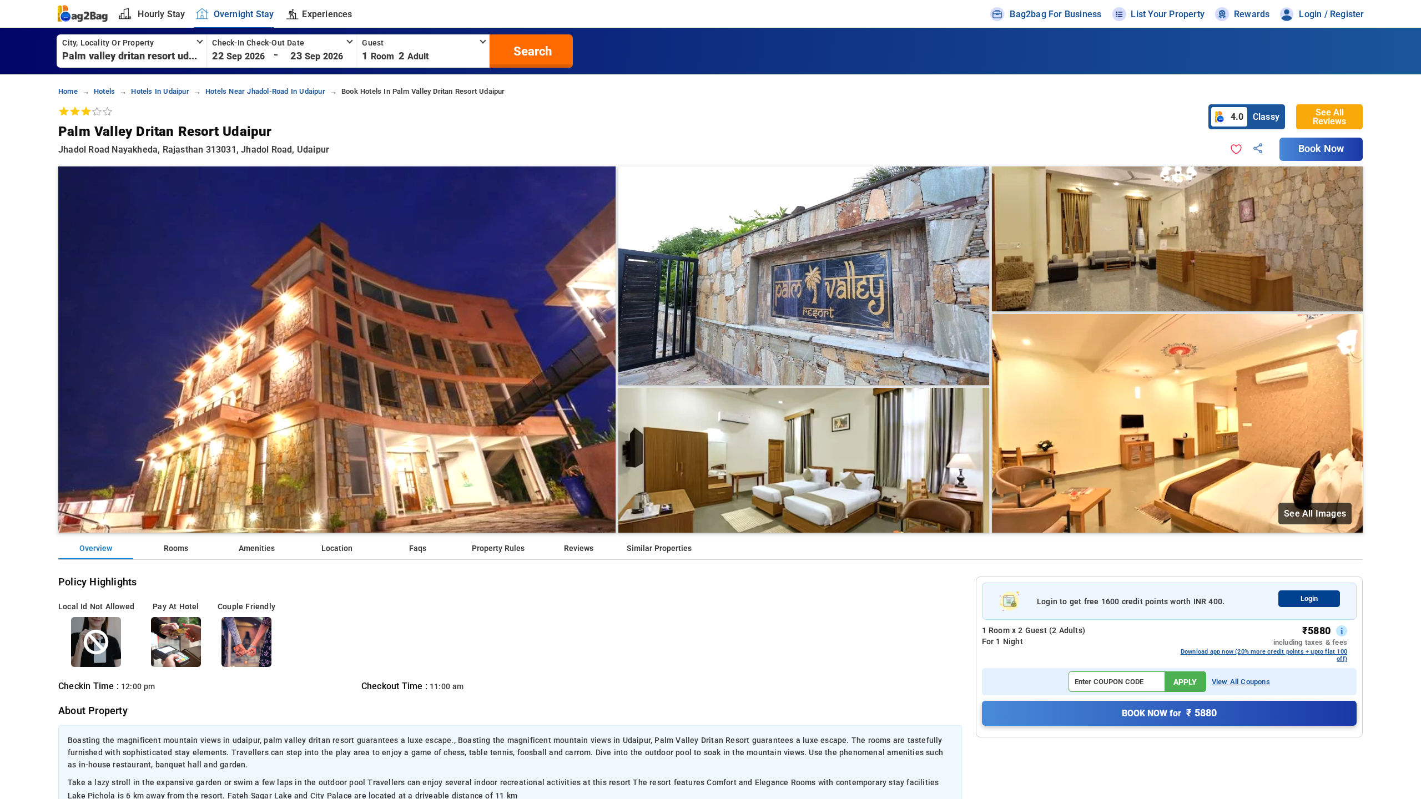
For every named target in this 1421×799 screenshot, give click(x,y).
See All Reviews (1329, 117)
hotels (104, 91)
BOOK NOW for (1169, 713)
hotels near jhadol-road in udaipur (265, 91)
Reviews (578, 548)
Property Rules (498, 548)
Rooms (176, 548)
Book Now (1321, 148)
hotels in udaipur (160, 91)
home (68, 91)
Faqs (417, 548)
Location (336, 548)
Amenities (257, 548)
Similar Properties (659, 548)
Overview (95, 548)
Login (1309, 598)
